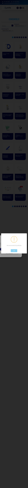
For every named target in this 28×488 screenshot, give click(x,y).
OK (14, 251)
